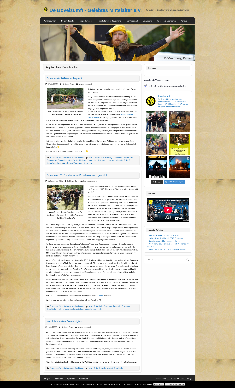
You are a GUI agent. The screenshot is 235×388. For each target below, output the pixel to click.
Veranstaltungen (65, 158)
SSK (64, 163)
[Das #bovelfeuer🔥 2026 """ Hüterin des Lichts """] (156, 167)
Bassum (91, 158)
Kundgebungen (50, 21)
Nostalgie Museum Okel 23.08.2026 (164, 235)
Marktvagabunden (104, 160)
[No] (232, 384)
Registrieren (58, 379)
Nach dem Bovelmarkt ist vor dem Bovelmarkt (167, 249)
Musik (99, 309)
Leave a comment (85, 84)
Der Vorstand (132, 21)
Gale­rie (100, 296)
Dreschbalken (128, 158)
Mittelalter (119, 160)
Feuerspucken (52, 160)
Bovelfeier (99, 306)
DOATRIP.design (186, 379)
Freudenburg (63, 160)
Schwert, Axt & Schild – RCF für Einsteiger (166, 238)
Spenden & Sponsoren (166, 21)
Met (113, 160)
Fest (59, 309)
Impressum (70, 379)
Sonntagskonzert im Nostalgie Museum (165, 241)
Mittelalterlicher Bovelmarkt (109, 21)
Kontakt (184, 21)
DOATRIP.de (171, 379)
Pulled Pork (128, 160)
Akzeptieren (158, 384)
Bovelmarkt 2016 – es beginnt (64, 78)
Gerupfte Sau (73, 160)
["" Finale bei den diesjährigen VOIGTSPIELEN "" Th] (156, 144)
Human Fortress (90, 309)
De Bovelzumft (67, 21)
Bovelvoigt (109, 158)
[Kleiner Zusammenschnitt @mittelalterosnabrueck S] (179, 121)
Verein (75, 163)
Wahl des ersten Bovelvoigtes (64, 321)
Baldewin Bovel (68, 84)
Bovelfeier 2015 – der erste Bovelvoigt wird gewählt (77, 175)
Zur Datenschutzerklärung (175, 384)
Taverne (70, 163)
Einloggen (46, 379)
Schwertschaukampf (54, 163)
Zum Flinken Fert (85, 163)
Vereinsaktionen (78, 158)
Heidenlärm (83, 160)
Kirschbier (92, 160)
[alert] (168, 85)
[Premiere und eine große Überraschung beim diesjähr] (179, 167)
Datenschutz (83, 379)
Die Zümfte (147, 21)
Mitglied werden (85, 21)
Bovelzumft (117, 158)
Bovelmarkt (54, 158)
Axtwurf (92, 306)
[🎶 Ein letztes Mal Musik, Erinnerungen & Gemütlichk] (179, 144)
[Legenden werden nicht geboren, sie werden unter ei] (156, 121)
